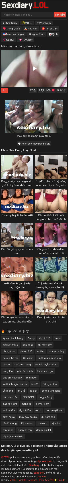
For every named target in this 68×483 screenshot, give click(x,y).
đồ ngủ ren (9, 351)
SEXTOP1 (28, 397)
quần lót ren (25, 429)
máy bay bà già (28, 416)
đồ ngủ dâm (50, 384)
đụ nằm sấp (48, 416)
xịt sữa (56, 423)
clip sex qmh (44, 461)
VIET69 (5, 457)
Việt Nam (45, 22)
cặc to (6, 364)
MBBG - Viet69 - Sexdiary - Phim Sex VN (31, 480)
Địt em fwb (27, 423)
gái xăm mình (25, 371)
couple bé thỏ (10, 357)
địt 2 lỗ (21, 390)
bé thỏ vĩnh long (51, 390)
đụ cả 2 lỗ (44, 338)
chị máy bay (45, 344)
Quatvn (10, 39)
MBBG (28, 22)
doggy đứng (46, 397)
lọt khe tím (9, 410)
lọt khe (40, 351)
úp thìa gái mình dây (49, 357)
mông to (26, 403)
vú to (58, 338)
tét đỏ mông (10, 423)
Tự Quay (27, 39)
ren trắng (8, 429)
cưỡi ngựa (9, 416)
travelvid (43, 423)
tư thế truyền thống (46, 364)
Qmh (55, 34)
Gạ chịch (28, 357)
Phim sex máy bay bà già (35, 143)
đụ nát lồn (25, 410)
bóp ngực (27, 344)
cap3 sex (39, 472)
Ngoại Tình (38, 34)
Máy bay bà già (15, 34)
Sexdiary (34, 465)
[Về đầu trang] (57, 473)
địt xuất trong (10, 344)
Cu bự (31, 338)
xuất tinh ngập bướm (15, 384)
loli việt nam (42, 403)
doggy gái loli (43, 429)
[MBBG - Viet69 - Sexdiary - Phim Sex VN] (27, 6)
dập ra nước (10, 403)
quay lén (8, 371)
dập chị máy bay (12, 377)
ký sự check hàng (13, 338)
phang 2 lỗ (26, 351)
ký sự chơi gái (45, 371)
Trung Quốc (13, 28)
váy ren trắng (56, 351)
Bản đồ (61, 480)
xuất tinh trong (22, 364)
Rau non (32, 28)
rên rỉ (38, 410)
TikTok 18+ (51, 28)
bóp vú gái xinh (54, 410)
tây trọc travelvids (13, 436)
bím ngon (31, 377)
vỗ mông (8, 390)
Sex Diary (11, 22)
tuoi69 (34, 384)
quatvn (42, 476)
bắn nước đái (10, 397)
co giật (33, 390)
